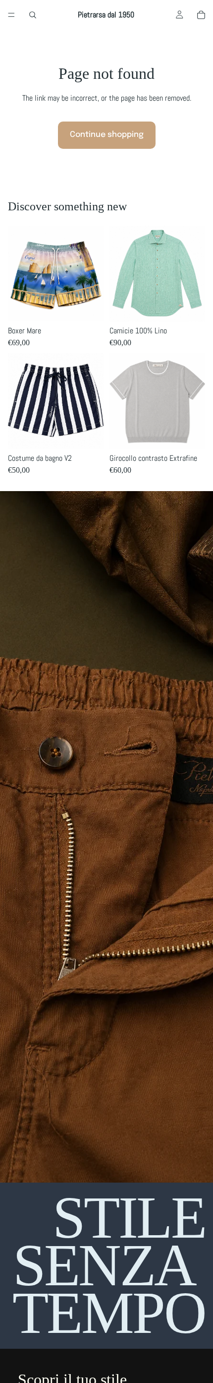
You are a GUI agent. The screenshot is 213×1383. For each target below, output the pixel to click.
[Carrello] (201, 15)
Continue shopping (107, 134)
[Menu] (11, 14)
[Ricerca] (33, 15)
